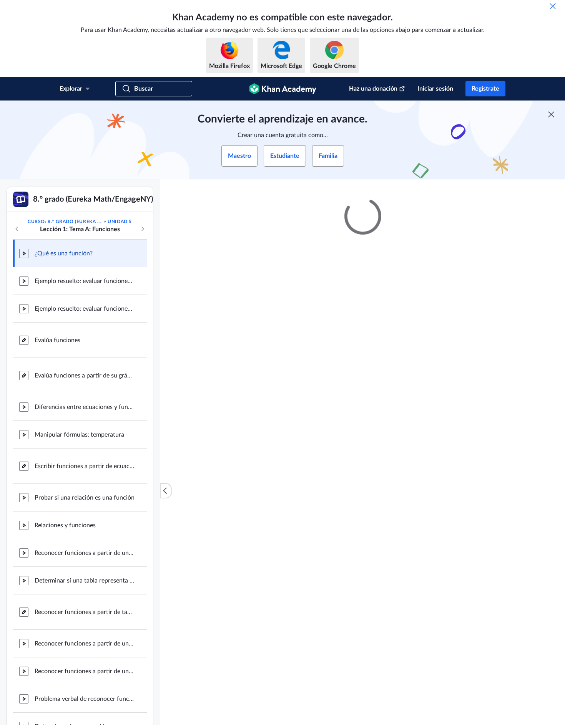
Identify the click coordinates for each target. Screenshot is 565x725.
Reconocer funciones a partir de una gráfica (85, 553)
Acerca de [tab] (245, 454)
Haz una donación (373, 89)
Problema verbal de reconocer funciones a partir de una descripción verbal (85, 699)
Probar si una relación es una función (85, 498)
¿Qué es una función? (64, 253)
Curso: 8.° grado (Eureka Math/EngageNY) (65, 221)
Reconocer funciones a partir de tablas (85, 612)
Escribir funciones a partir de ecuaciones (85, 466)
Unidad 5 (120, 221)
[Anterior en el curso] (17, 228)
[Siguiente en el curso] (142, 228)
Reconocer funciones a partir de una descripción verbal (85, 644)
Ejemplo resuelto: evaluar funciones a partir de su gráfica (85, 309)
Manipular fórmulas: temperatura (79, 435)
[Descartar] (553, 6)
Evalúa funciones (57, 340)
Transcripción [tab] (286, 454)
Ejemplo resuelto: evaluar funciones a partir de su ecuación (85, 281)
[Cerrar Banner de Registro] (551, 114)
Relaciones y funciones (65, 525)
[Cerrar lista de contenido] (166, 490)
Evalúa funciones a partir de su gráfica (85, 375)
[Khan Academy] (282, 88)
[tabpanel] (363, 474)
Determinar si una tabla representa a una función (85, 581)
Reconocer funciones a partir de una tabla (85, 671)
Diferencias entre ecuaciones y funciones (85, 407)
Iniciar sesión (435, 89)
